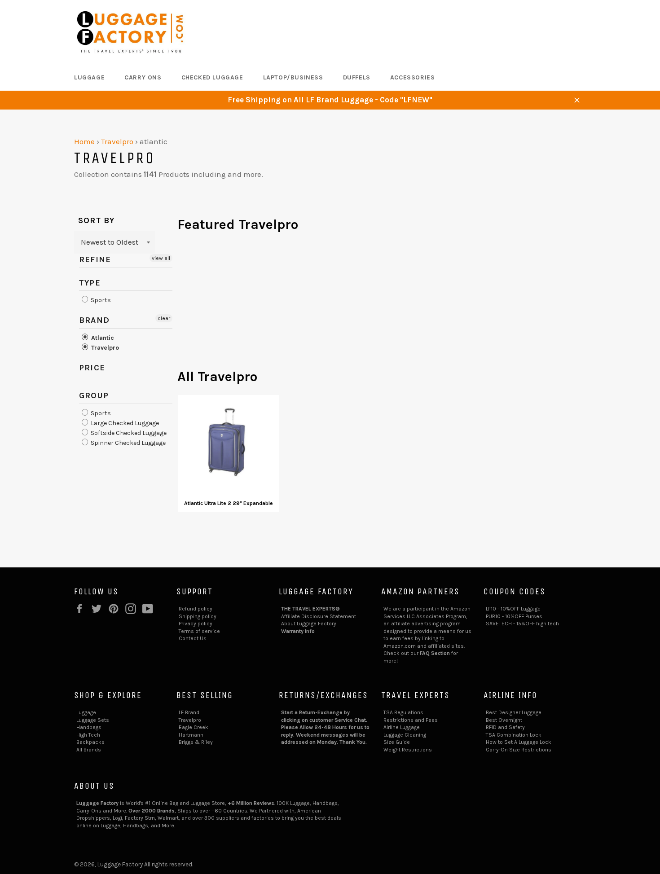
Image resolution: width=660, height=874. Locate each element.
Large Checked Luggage (124, 423)
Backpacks (90, 742)
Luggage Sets (92, 720)
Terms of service (199, 631)
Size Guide (396, 742)
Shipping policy (197, 616)
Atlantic (101, 338)
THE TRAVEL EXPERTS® (310, 609)
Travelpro (117, 141)
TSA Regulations (403, 712)
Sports (100, 300)
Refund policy (195, 609)
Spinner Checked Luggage (127, 443)
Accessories (412, 77)
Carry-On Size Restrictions (518, 750)
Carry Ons (142, 77)
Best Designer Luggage (513, 712)
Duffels (356, 77)
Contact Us (193, 638)
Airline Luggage (401, 727)
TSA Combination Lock (513, 735)
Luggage (89, 77)
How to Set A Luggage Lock (518, 742)
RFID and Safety (505, 727)
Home (84, 141)
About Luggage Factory (308, 623)
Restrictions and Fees (410, 720)
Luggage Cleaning (404, 735)
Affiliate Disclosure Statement (318, 616)
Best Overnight (504, 720)
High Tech (88, 735)
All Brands (88, 750)
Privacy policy (195, 623)
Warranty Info (298, 631)
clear (164, 318)
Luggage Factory (120, 864)
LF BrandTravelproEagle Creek (193, 719)
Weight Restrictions (407, 750)
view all (161, 258)
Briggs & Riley (196, 742)
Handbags (88, 727)
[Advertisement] (381, 305)
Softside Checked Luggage (128, 433)
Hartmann (191, 735)
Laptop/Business (293, 77)
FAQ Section (435, 653)
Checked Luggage (212, 77)
